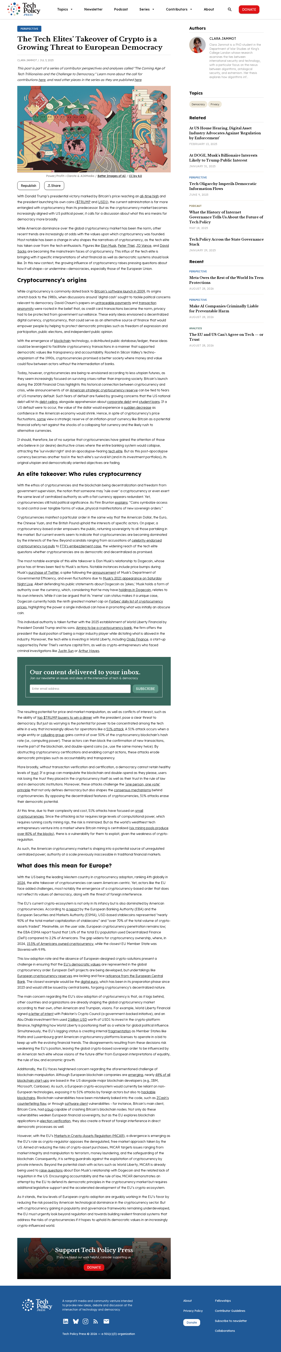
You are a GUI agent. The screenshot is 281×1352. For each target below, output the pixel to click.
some (41, 419)
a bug (49, 1109)
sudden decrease (137, 407)
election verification (55, 1121)
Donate (249, 9)
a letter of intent (40, 1014)
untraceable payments (113, 303)
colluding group (52, 735)
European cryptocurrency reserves (44, 976)
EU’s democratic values (82, 964)
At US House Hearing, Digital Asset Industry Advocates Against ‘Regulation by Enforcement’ (225, 133)
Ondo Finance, (138, 639)
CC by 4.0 (135, 176)
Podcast (121, 9)
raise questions (51, 1170)
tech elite (115, 451)
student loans (149, 402)
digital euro (89, 982)
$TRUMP (84, 202)
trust (34, 773)
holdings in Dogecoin (135, 590)
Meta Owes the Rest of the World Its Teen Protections (226, 280)
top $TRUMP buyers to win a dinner (64, 717)
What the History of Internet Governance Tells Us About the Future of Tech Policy (226, 217)
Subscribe (145, 689)
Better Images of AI (112, 176)
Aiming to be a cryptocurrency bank (104, 628)
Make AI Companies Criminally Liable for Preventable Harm (224, 308)
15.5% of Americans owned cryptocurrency (60, 944)
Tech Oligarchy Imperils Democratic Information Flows (223, 186)
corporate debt (119, 402)
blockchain (62, 341)
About (209, 9)
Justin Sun (66, 651)
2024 (21, 883)
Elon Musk (108, 245)
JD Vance (143, 245)
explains (121, 502)
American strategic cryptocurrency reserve (104, 390)
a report (72, 909)
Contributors (176, 9)
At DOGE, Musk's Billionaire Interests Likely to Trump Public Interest (223, 157)
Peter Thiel (126, 245)
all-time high (149, 196)
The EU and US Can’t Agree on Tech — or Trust (226, 337)
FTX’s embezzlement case (80, 546)
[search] (230, 9)
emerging (135, 1075)
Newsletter (93, 9)
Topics (62, 9)
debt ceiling (48, 402)
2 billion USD (77, 1019)
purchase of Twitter (44, 572)
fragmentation (119, 1031)
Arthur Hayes (89, 651)
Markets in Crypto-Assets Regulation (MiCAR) (89, 1136)
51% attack (115, 729)
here (41, 80)
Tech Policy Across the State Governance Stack (226, 241)
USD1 (102, 202)
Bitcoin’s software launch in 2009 (119, 291)
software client (76, 1103)
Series (144, 9)
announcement (104, 572)
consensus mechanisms (132, 790)
